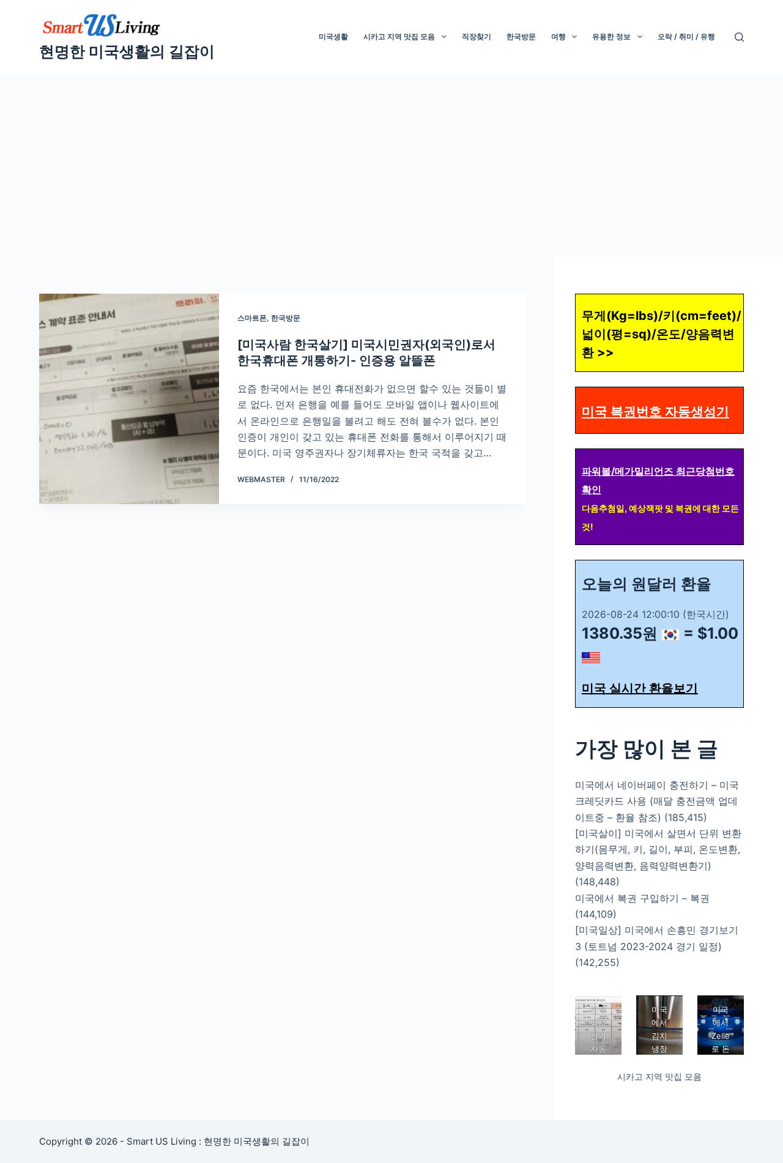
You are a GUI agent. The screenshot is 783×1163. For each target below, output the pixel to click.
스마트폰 (252, 317)
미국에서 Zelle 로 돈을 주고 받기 (720, 1049)
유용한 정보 (611, 36)
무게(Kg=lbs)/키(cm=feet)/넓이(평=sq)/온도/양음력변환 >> (661, 334)
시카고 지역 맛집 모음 (399, 36)
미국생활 (333, 36)
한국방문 (521, 36)
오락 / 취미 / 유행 (686, 36)
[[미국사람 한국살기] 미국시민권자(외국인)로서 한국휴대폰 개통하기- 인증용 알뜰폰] (129, 399)
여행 (558, 36)
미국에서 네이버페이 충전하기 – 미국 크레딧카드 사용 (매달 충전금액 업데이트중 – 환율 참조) (657, 801)
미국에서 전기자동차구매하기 (598, 1049)
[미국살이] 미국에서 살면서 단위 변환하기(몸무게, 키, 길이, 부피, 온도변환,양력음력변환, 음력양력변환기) (658, 849)
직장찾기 (476, 36)
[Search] (739, 37)
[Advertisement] (391, 165)
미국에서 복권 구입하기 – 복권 (642, 898)
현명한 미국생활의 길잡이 (127, 51)
